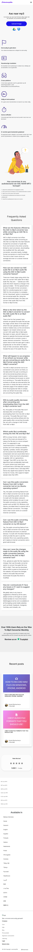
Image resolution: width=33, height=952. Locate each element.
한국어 (5, 892)
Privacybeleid (5, 933)
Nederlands (6, 846)
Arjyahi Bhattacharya (15, 704)
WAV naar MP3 (4, 800)
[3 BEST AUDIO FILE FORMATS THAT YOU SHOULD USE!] (16, 719)
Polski (5, 850)
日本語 (5, 897)
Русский (6, 871)
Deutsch (5, 825)
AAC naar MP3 (4, 781)
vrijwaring (4, 938)
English (5, 829)
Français (5, 838)
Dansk (5, 821)
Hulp (3, 927)
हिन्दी (4, 884)
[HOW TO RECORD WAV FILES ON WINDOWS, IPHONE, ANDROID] (16, 683)
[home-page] (7, 2)
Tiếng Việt (6, 863)
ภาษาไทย (6, 888)
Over (3, 924)
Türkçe (5, 867)
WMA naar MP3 (4, 804)
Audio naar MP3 (4, 792)
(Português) (6, 855)
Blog (3, 930)
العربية (5, 880)
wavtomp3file (14, 949)
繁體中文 (5, 905)
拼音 (4, 901)
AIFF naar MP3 (4, 785)
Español (5, 834)
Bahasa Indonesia (8, 817)
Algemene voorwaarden (8, 935)
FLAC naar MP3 (4, 796)
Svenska (5, 859)
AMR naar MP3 (4, 789)
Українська (6, 876)
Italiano (5, 842)
